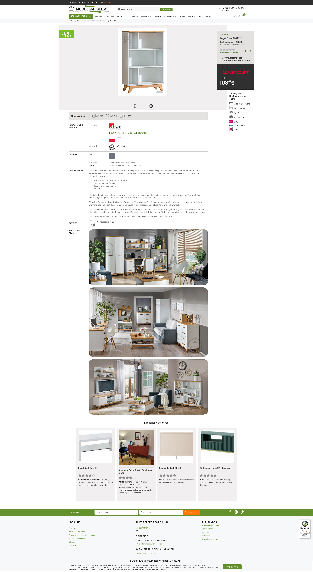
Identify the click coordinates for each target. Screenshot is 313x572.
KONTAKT (207, 16)
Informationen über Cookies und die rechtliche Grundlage (183, 565)
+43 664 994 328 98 (232, 8)
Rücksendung (207, 535)
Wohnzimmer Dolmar (98, 21)
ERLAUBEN (232, 567)
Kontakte (72, 545)
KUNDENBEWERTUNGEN (187, 16)
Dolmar (224, 34)
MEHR (107, 2)
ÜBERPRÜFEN (191, 512)
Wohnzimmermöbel (83, 21)
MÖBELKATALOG (79, 16)
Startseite (72, 21)
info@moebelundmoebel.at (151, 544)
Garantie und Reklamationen (213, 539)
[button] (134, 106)
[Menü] (309, 520)
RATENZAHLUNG (131, 16)
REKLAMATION (156, 16)
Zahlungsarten (207, 529)
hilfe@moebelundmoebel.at (145, 553)
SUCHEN (166, 9)
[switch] (304, 535)
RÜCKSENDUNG (170, 16)
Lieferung (206, 532)
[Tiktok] (242, 512)
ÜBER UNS (98, 16)
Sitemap (72, 542)
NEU (200, 16)
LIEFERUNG (144, 16)
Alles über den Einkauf (210, 525)
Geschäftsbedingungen (78, 538)
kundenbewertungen (77, 531)
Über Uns (72, 528)
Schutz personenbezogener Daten (82, 535)
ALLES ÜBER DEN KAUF (113, 16)
